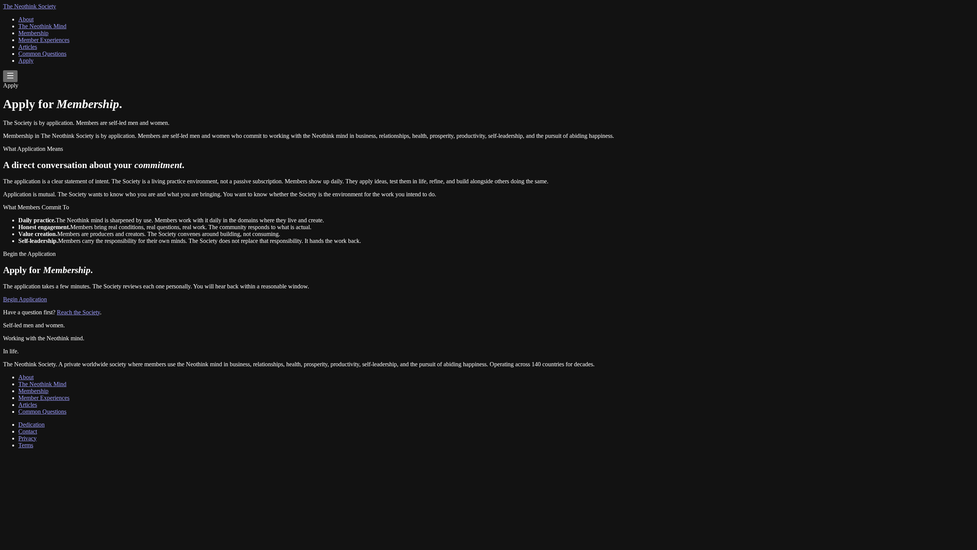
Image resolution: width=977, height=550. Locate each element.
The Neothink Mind (42, 26)
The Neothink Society (29, 6)
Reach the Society (78, 312)
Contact (27, 431)
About (26, 19)
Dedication (31, 424)
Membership (33, 33)
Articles (27, 47)
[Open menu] (10, 76)
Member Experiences (43, 40)
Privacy (27, 438)
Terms (25, 445)
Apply (26, 60)
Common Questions (42, 53)
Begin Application (25, 299)
